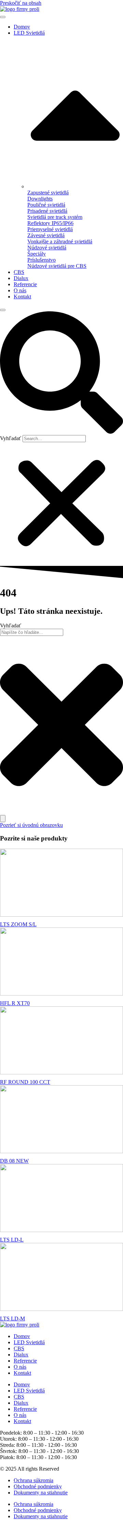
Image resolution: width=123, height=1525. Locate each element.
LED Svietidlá (29, 33)
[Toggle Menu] (2, 17)
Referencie (25, 284)
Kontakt (22, 296)
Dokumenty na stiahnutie (41, 1492)
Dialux (21, 278)
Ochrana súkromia (33, 1480)
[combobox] (31, 632)
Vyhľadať (10, 438)
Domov (22, 27)
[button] (61, 373)
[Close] (2, 310)
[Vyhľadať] (2, 818)
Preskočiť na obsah (20, 3)
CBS (19, 272)
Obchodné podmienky (38, 1486)
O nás (20, 290)
